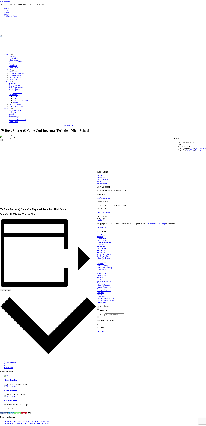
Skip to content (5, 1)
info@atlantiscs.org (103, 198)
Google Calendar (10, 362)
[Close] (97, 324)
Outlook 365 (8, 366)
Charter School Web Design (156, 224)
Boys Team (190, 150)
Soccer (200, 150)
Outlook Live (8, 368)
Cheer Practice (10, 380)
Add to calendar (6, 290)
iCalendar (7, 364)
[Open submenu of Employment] (18, 116)
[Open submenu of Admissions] (13, 70)
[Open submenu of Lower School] (19, 89)
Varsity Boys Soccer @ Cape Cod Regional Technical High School (27, 421)
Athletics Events (200, 148)
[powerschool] (129, 34)
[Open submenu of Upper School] (19, 95)
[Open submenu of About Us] (12, 54)
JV (196, 150)
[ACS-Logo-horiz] (27, 50)
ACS (192, 148)
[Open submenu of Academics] (13, 81)
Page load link (101, 227)
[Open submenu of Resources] (12, 108)
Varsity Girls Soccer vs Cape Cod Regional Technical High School (27, 423)
